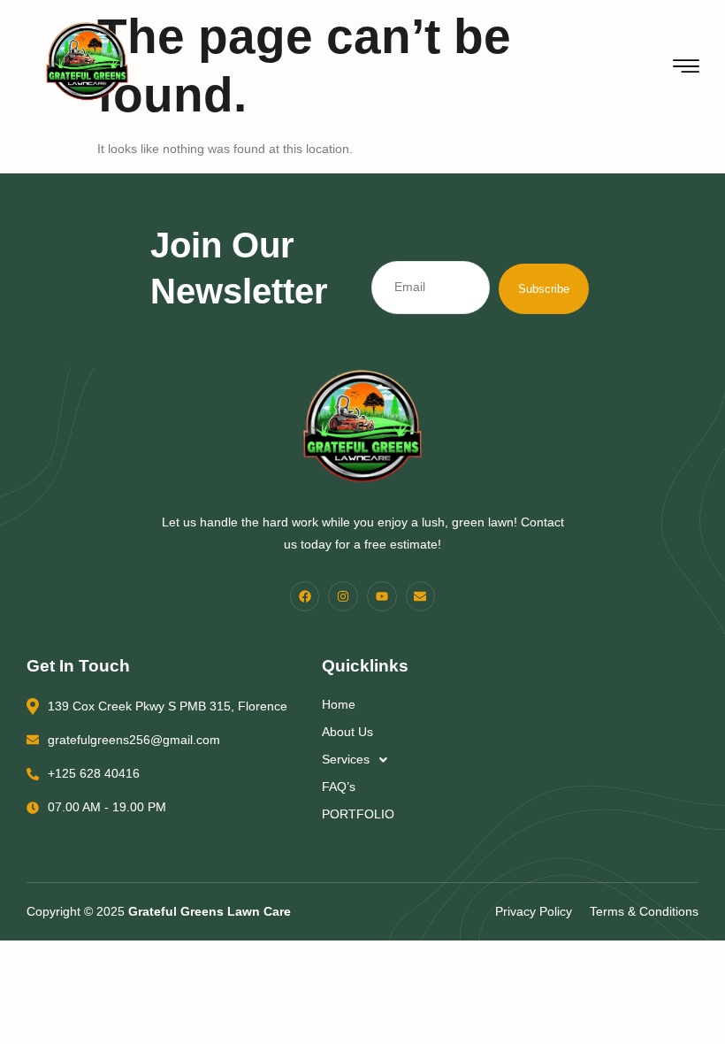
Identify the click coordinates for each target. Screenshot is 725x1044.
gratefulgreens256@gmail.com (134, 740)
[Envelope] (421, 596)
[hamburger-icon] (686, 68)
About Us (347, 732)
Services (346, 759)
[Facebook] (305, 596)
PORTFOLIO (358, 814)
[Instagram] (343, 596)
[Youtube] (382, 596)
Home (338, 704)
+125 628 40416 (94, 773)
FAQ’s (338, 786)
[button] (453, 759)
